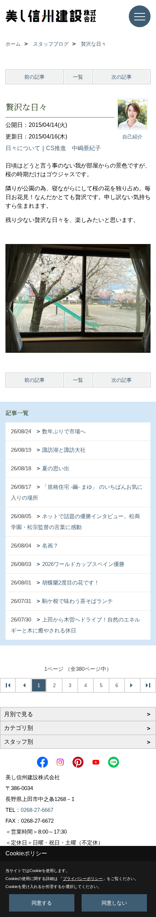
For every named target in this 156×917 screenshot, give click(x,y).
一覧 (78, 77)
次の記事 (121, 77)
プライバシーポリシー (83, 878)
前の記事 (34, 77)
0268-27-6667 (37, 810)
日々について (22, 148)
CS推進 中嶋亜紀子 (73, 148)
